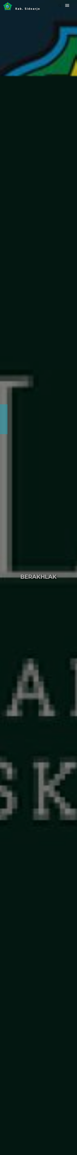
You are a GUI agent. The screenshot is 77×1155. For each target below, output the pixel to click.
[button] (3, 577)
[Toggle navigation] (67, 5)
